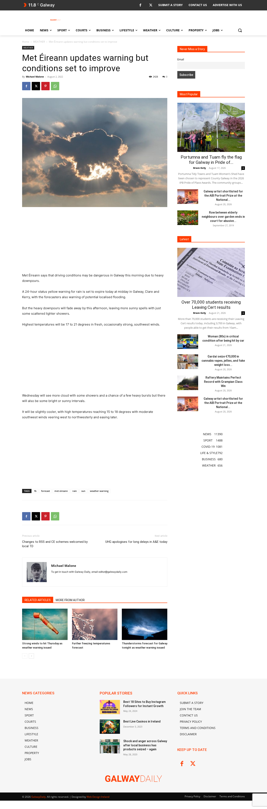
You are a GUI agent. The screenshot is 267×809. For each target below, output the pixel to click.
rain (74, 490)
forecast (45, 490)
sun (83, 490)
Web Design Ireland (98, 797)
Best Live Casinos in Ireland (142, 721)
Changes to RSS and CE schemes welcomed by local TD (55, 544)
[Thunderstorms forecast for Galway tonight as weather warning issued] (144, 624)
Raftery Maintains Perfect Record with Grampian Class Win (223, 382)
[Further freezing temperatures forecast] (94, 624)
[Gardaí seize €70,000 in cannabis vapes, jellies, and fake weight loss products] (187, 361)
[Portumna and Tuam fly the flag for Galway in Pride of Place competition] (211, 127)
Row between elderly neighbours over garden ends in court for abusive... (223, 217)
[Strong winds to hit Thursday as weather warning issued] (45, 624)
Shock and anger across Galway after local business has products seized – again (145, 745)
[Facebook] (140, 5)
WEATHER (39, 41)
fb (35, 490)
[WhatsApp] (55, 86)
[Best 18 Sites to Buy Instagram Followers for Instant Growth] (110, 707)
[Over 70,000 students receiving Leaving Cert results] (211, 272)
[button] (240, 30)
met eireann (61, 490)
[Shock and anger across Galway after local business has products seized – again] (110, 746)
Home (25, 41)
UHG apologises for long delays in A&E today (136, 542)
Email (180, 59)
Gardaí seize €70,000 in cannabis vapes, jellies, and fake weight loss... (223, 360)
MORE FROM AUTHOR (70, 600)
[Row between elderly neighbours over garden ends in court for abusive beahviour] (187, 217)
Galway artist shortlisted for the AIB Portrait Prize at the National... (223, 195)
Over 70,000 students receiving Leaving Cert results (211, 305)
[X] (150, 5)
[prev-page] (24, 656)
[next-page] (31, 656)
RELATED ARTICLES (38, 600)
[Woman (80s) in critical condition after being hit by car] (187, 341)
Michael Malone (35, 76)
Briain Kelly (199, 167)
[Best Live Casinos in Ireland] (110, 727)
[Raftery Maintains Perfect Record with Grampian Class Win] (187, 382)
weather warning (99, 490)
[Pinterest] (45, 86)
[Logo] (55, 19)
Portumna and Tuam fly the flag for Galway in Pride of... (211, 160)
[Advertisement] (94, 241)
